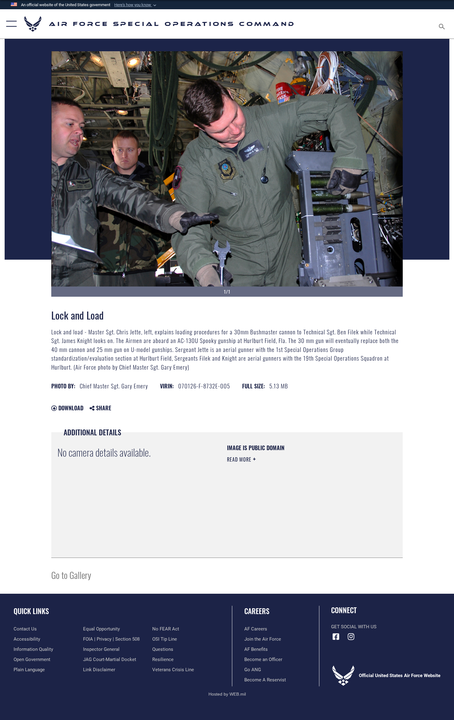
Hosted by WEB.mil (227, 694)
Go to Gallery (71, 574)
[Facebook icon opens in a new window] (335, 636)
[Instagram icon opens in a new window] (351, 636)
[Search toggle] (442, 24)
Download (70, 408)
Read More (240, 459)
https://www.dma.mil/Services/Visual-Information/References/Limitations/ (299, 507)
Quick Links (31, 611)
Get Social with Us (353, 627)
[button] (136, 5)
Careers (256, 611)
